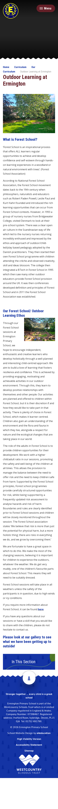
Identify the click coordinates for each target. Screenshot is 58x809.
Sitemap (29, 750)
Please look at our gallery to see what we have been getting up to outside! (27, 641)
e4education (44, 733)
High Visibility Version (29, 739)
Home (6, 67)
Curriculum (20, 67)
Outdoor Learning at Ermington (35, 71)
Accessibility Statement (29, 744)
